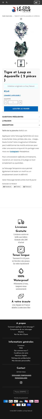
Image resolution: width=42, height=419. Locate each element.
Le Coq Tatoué (27, 411)
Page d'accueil (7, 16)
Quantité (7, 99)
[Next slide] (26, 63)
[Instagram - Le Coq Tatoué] (21, 19)
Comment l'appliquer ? (12, 95)
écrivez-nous (21, 372)
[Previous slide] (15, 63)
